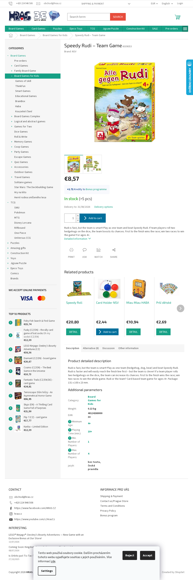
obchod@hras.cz (23, 497)
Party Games (21, 152)
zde (53, 561)
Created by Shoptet (173, 572)
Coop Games (21, 147)
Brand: (70, 51)
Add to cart (95, 218)
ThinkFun (20, 86)
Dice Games (21, 132)
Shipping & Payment (92, 3)
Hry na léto (20, 192)
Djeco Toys (17, 268)
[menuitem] (16, 29)
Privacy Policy (108, 511)
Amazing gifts (18, 248)
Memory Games (23, 142)
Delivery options (103, 207)
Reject (129, 555)
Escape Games (22, 157)
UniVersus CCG (22, 238)
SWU (16, 208)
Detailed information (75, 239)
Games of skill (23, 81)
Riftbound (19, 228)
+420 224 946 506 (23, 503)
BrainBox (20, 101)
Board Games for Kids (26, 76)
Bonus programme (96, 189)
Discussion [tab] (109, 348)
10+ (90, 432)
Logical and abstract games (29, 121)
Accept (147, 555)
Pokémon (19, 212)
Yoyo (13, 258)
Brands (14, 278)
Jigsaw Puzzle (19, 263)
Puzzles (15, 243)
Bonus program (109, 515)
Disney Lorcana (22, 223)
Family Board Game (25, 71)
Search (118, 16)
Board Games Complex (27, 116)
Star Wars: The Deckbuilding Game (33, 187)
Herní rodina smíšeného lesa (30, 197)
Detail (73, 331)
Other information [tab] (128, 348)
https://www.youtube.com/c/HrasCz (34, 519)
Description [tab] (72, 348)
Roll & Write (20, 137)
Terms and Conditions (112, 506)
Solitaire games (23, 182)
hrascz (18, 514)
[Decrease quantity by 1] (78, 220)
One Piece (20, 233)
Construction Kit (20, 253)
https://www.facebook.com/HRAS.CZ (35, 508)
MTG (17, 218)
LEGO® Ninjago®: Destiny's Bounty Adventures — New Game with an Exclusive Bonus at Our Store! (46, 536)
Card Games (21, 66)
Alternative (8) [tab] (91, 348)
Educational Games (26, 96)
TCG (13, 202)
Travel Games (22, 177)
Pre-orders (20, 61)
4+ (89, 423)
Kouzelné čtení (23, 111)
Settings (47, 571)
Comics (15, 273)
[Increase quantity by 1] (78, 216)
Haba (18, 106)
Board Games (18, 56)
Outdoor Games (23, 172)
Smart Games (23, 91)
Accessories (21, 167)
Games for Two (23, 127)
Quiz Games (21, 162)
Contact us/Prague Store (114, 501)
